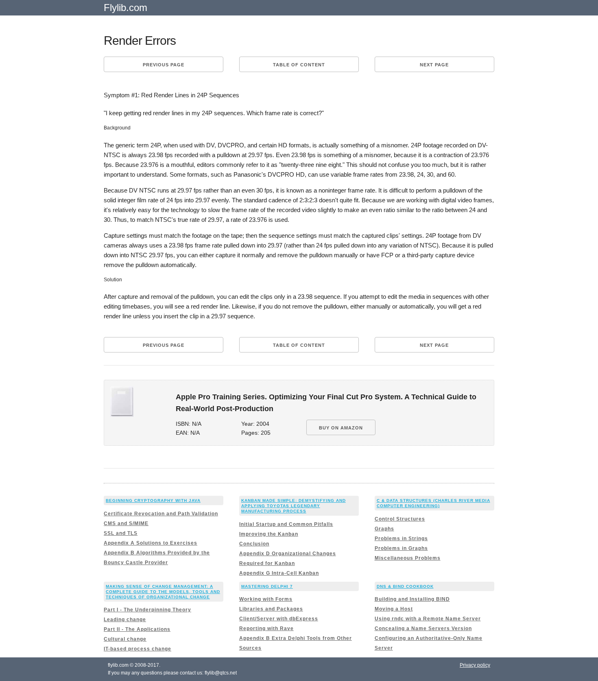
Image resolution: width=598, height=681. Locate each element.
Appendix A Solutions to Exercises (150, 543)
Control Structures (400, 519)
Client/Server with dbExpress (278, 619)
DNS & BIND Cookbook (405, 586)
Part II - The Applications (137, 629)
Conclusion (254, 544)
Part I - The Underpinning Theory (147, 610)
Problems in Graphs (401, 548)
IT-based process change (137, 649)
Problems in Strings (401, 538)
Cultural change (125, 639)
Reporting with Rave (266, 628)
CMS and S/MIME (126, 523)
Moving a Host (394, 609)
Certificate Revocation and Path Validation (161, 514)
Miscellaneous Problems (408, 558)
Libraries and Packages (271, 609)
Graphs (384, 529)
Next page (434, 64)
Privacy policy (475, 665)
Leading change (125, 619)
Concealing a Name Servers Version (423, 628)
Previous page (163, 64)
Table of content (299, 64)
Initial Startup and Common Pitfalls (286, 524)
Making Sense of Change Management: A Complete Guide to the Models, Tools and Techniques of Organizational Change (163, 591)
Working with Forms (265, 599)
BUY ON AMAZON (341, 427)
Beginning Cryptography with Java (153, 500)
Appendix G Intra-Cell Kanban (279, 573)
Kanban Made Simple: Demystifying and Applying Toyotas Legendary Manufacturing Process (293, 505)
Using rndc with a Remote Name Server (428, 619)
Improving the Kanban (268, 534)
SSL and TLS (120, 533)
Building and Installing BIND (412, 599)
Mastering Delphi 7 (267, 586)
